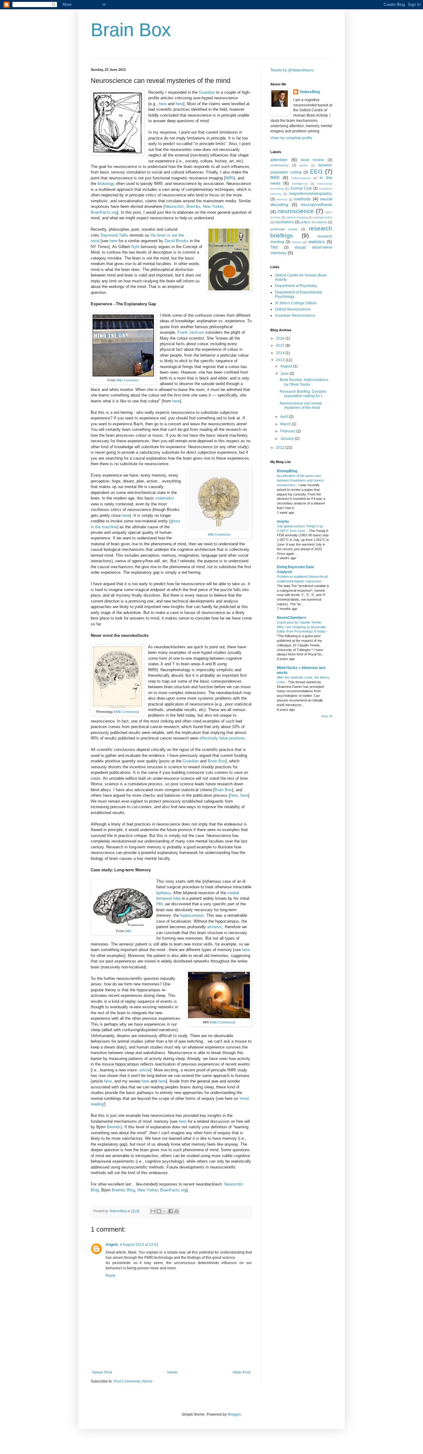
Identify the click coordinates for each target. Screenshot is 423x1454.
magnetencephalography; (310, 193)
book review (312, 160)
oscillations (284, 222)
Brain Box (131, 29)
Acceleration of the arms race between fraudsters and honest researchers (300, 480)
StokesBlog (309, 92)
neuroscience (295, 211)
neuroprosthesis (316, 204)
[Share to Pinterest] (176, 1211)
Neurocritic (174, 206)
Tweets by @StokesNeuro (292, 70)
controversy (279, 165)
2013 (281, 360)
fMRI (229, 178)
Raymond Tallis (114, 235)
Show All (326, 716)
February (288, 431)
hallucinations (301, 178)
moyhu (283, 521)
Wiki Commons (127, 380)
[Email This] (153, 1211)
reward (296, 242)
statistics (316, 241)
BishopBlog (287, 471)
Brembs (193, 206)
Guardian (207, 92)
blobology (106, 183)
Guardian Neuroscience (295, 315)
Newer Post (102, 1372)
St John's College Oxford (295, 303)
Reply (111, 1275)
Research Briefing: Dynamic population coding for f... (303, 393)
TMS (274, 247)
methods (302, 198)
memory (281, 199)
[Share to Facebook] (171, 1211)
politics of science (313, 222)
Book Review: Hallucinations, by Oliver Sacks (304, 382)
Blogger (234, 1414)
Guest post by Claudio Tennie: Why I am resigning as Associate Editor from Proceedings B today (301, 626)
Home (172, 1372)
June (285, 373)
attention (278, 159)
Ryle (135, 246)
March (286, 424)
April (284, 416)
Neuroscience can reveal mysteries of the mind (301, 405)
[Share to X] (165, 1211)
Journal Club (301, 188)
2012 (281, 447)
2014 (281, 353)
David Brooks (176, 240)
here (163, 103)
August (286, 366)
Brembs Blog (123, 1190)
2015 (281, 345)
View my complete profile (291, 138)
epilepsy (163, 892)
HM (159, 904)
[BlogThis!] (159, 1211)
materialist (164, 498)
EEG (316, 171)
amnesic (214, 926)
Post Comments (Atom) (133, 1381)
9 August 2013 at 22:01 (139, 1244)
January (287, 438)
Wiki (128, 931)
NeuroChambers (291, 617)
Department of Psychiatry (296, 286)
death (303, 165)
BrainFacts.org (104, 212)
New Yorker (213, 206)
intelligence (300, 183)
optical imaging (297, 217)
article (144, 1070)
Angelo (112, 1244)
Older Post (241, 1372)
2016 (281, 338)
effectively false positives (222, 738)
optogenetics (323, 217)
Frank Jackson (190, 332)
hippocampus (192, 915)
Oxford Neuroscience (293, 309)
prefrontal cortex (284, 229)
